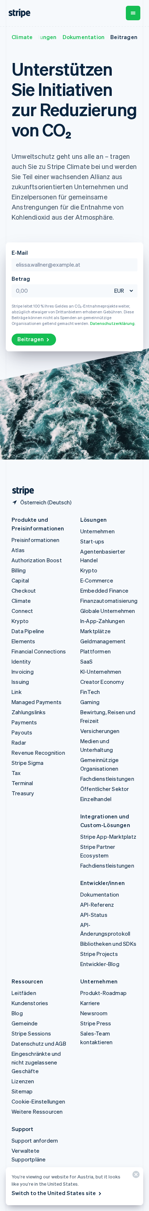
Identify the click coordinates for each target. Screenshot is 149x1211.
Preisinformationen (36, 539)
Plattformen (95, 651)
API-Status (93, 914)
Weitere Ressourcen (37, 1111)
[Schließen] (135, 1176)
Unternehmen (97, 531)
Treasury (23, 793)
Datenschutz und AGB (39, 1043)
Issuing (20, 681)
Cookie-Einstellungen (38, 1101)
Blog (17, 1013)
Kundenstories (30, 1003)
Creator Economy (102, 681)
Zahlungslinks (29, 712)
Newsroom (94, 1013)
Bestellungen (38, 37)
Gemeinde (25, 1023)
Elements (23, 641)
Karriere (90, 1003)
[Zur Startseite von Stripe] (20, 490)
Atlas (18, 550)
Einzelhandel (95, 799)
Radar (19, 742)
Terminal (22, 783)
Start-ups (92, 541)
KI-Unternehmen (101, 671)
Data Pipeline (28, 631)
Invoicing (23, 671)
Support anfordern (35, 1140)
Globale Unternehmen (107, 610)
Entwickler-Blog (99, 963)
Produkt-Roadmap (103, 992)
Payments (24, 722)
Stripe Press (95, 1023)
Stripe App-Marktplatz (108, 836)
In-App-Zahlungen (102, 620)
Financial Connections (39, 651)
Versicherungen (100, 730)
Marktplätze (95, 631)
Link (17, 691)
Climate (22, 37)
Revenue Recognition (38, 752)
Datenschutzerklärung (112, 323)
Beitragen (123, 37)
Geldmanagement (103, 641)
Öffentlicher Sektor (104, 788)
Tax (16, 772)
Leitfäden (24, 992)
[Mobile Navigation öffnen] (133, 13)
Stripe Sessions (31, 1033)
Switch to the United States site (54, 1193)
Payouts (22, 732)
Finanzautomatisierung (108, 600)
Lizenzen (23, 1081)
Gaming (89, 702)
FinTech (90, 691)
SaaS (86, 661)
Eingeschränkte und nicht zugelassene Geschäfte (36, 1062)
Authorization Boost (37, 560)
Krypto (20, 620)
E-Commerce (96, 580)
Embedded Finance (104, 590)
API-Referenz (97, 904)
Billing (19, 570)
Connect (22, 610)
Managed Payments (36, 702)
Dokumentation (84, 37)
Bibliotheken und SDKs (108, 943)
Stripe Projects (99, 953)
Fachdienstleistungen (107, 778)
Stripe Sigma (27, 762)
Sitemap (22, 1091)
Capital (20, 580)
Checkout (24, 590)
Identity (21, 661)
